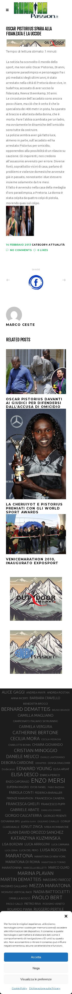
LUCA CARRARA (60, 844)
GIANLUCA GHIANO (51, 810)
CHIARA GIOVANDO (47, 744)
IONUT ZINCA (32, 826)
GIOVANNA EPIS (10, 821)
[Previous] (17, 280)
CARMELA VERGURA (35, 726)
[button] (66, 916)
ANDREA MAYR (35, 692)
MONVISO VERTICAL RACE (16, 892)
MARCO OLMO (58, 867)
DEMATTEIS (40, 763)
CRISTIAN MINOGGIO (35, 750)
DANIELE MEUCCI (22, 756)
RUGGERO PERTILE (49, 909)
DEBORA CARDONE (17, 762)
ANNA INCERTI (19, 698)
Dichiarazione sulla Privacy (44, 988)
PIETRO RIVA (32, 903)
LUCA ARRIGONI (37, 844)
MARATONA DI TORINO (53, 862)
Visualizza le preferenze (36, 979)
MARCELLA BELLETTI (35, 867)
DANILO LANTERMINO (52, 757)
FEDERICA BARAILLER (48, 792)
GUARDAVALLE (11, 826)
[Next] (55, 280)
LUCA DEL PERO (28, 850)
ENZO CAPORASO (17, 781)
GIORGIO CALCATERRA (23, 815)
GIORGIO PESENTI (54, 815)
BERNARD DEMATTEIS (25, 709)
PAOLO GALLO (14, 903)
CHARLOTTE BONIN (19, 744)
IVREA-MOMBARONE (56, 826)
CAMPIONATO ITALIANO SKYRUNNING (35, 721)
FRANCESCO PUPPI (53, 804)
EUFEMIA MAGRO (18, 787)
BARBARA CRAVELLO (45, 698)
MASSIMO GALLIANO (14, 886)
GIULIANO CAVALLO (48, 821)
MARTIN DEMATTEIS (20, 879)
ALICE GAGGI (13, 692)
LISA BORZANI (12, 844)
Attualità (57, 244)
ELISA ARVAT (61, 769)
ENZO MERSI (48, 780)
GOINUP (65, 821)
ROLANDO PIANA (19, 909)
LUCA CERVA (11, 850)
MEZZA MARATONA (49, 885)
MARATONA (19, 855)
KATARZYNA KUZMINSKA (35, 838)
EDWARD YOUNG (34, 768)
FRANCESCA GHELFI (23, 804)
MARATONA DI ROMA (22, 862)
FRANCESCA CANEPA (49, 798)
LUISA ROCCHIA (53, 850)
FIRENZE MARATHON (20, 798)
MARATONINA (12, 867)
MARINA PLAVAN (36, 873)
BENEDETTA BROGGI (35, 703)
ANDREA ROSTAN (58, 692)
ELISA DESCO (24, 774)
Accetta (36, 957)
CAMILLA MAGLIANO (35, 715)
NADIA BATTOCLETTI (51, 891)
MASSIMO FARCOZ (57, 880)
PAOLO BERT (47, 897)
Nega (36, 968)
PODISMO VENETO (54, 903)
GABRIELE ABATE (24, 809)
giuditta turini (28, 821)
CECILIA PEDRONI (51, 739)
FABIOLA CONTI (21, 792)
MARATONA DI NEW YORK (50, 856)
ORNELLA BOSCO (19, 898)
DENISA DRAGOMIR (59, 762)
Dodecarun (8, 769)
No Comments (21, 250)
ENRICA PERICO (50, 775)
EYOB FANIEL (38, 787)
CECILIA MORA (25, 738)
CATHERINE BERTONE (35, 732)
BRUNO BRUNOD (61, 710)
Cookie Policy (19, 988)
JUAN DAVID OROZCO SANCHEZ (35, 832)
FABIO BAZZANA (56, 787)
